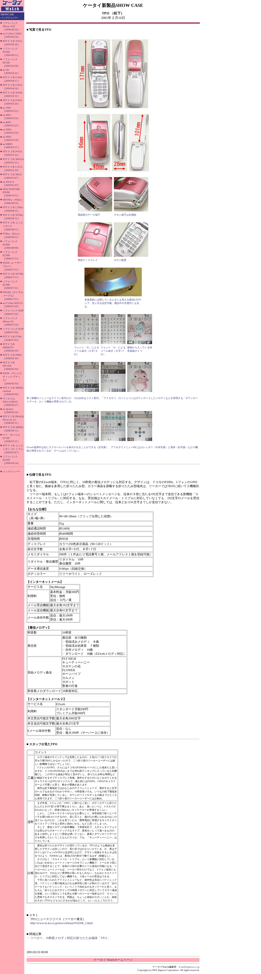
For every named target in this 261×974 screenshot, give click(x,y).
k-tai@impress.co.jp (189, 966)
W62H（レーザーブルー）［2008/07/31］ (12, 266)
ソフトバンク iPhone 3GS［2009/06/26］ (11, 26)
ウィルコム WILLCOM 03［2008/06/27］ (11, 401)
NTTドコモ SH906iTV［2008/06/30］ (11, 347)
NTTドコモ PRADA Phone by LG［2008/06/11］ (13, 419)
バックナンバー (11, 471)
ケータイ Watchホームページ (113, 959)
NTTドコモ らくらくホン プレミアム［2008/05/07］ (13, 449)
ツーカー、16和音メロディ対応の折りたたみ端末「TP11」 (70, 938)
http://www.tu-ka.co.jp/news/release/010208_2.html (61, 923)
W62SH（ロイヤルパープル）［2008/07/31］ (13, 296)
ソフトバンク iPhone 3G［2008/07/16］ (11, 321)
